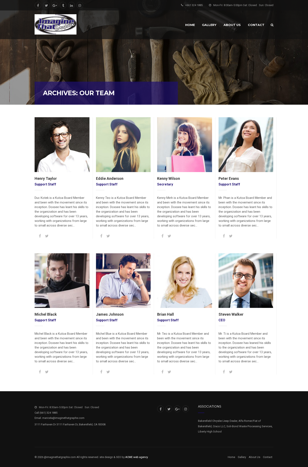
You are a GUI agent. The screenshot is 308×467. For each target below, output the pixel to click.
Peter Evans (229, 178)
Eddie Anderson (109, 178)
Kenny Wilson (168, 178)
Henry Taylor (46, 178)
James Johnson (110, 314)
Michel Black (46, 314)
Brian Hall (165, 314)
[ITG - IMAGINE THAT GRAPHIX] (55, 24)
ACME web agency (136, 457)
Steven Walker (231, 314)
